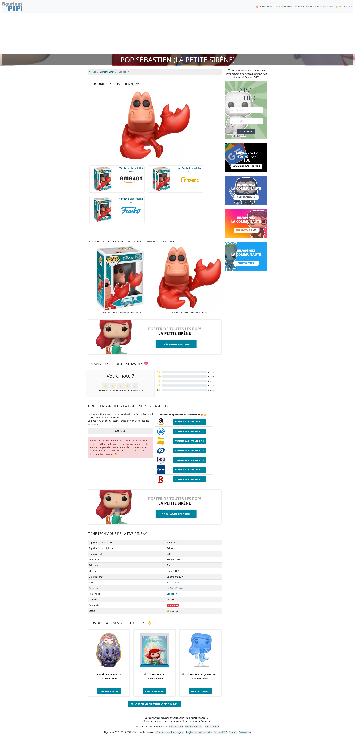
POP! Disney (173, 605)
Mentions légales (175, 732)
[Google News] (246, 157)
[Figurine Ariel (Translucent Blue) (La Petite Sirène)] (200, 650)
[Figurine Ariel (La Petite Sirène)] (154, 650)
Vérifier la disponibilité (189, 421)
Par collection (176, 726)
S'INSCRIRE (246, 132)
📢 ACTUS (328, 6)
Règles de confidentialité (199, 732)
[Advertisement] (177, 33)
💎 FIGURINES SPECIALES (308, 6)
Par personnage (193, 726)
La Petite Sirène (175, 588)
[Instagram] (246, 223)
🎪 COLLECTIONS (265, 6)
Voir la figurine (108, 691)
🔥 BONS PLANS (343, 6)
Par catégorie (212, 726)
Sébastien (172, 593)
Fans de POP (220, 732)
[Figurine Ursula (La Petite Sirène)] (108, 650)
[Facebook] (246, 190)
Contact (160, 732)
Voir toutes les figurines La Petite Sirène (155, 704)
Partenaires (245, 732)
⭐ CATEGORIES (284, 6)
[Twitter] (246, 256)
